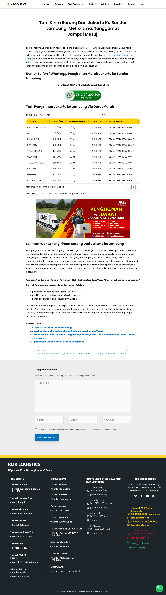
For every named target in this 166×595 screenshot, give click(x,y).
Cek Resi (92, 4)
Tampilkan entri (38, 114)
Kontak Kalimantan (22, 513)
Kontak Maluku (19, 548)
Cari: (103, 114)
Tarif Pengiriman (75, 4)
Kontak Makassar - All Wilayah (63, 559)
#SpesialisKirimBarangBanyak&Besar (30, 470)
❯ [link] (138, 186)
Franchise (118, 4)
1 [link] (133, 186)
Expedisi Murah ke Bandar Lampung (52, 327)
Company (59, 4)
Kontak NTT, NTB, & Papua (25, 562)
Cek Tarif (105, 4)
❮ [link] (129, 186)
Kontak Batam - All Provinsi (66, 571)
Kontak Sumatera (61, 489)
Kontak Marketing (21, 576)
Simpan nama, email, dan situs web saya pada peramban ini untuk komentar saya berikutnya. (78, 429)
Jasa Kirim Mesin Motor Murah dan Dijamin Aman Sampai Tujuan (68, 331)
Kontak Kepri (18, 502)
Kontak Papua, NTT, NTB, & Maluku (65, 534)
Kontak (131, 4)
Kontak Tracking (137, 547)
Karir (142, 4)
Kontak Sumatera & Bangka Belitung (26, 490)
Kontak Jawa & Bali (22, 536)
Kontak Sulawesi (20, 525)
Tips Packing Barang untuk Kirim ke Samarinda (58, 341)
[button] (49, 121)
